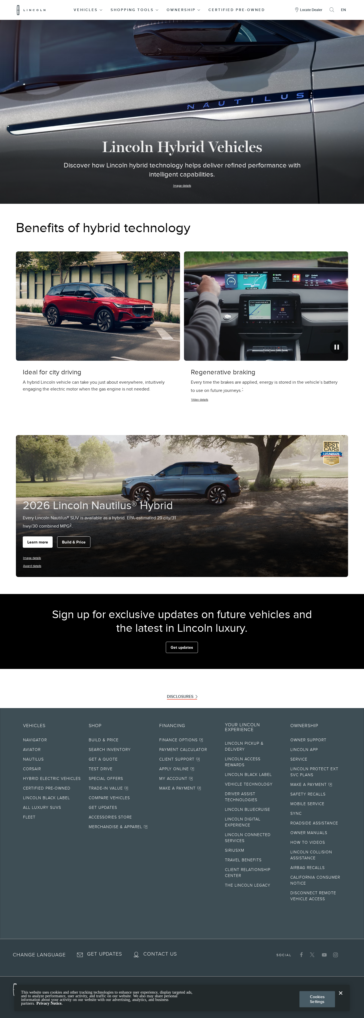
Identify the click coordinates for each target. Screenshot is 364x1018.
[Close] (340, 997)
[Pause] (336, 347)
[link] (121, 741)
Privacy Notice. (49, 1004)
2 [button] (70, 524)
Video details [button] (199, 399)
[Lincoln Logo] (31, 10)
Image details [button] (182, 185)
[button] (88, 10)
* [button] (242, 389)
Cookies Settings (317, 999)
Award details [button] (32, 566)
